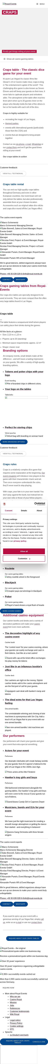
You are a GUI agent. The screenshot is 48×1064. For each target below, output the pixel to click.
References (15, 1008)
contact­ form (36, 922)
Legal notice (15, 1020)
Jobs (12, 1005)
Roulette (9, 568)
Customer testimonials (19, 1011)
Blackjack (10, 582)
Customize (22, 558)
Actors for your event (17, 750)
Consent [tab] (8, 511)
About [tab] (39, 511)
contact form (11, 147)
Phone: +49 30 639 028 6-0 (12, 274)
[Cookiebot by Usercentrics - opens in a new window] (34, 503)
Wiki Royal (14, 1014)
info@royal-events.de (33, 274)
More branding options (14, 442)
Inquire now (8, 988)
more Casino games (12, 611)
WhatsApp (36, 144)
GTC (12, 1029)
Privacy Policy (16, 1023)
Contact (7, 280)
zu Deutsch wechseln (19, 1035)
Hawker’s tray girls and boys (21, 777)
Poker (8, 596)
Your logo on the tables (18, 389)
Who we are (15, 997)
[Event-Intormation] (1, 319)
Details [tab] (24, 511)
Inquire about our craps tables (24, 938)
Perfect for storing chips (18, 427)
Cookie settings (16, 1026)
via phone (20, 144)
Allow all (24, 551)
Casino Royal (16, 999)
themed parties (11, 123)
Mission (13, 1002)
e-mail (28, 144)
